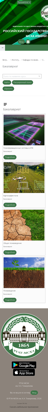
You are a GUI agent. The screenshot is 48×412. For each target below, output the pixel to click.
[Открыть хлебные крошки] (2, 48)
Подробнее (10, 157)
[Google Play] (24, 364)
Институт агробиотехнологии (16, 60)
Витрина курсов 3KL (6, 60)
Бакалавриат (7, 151)
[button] (24, 2)
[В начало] (24, 336)
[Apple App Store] (24, 372)
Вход (21, 42)
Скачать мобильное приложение (24, 407)
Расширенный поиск (23, 82)
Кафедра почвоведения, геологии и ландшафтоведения (31, 60)
